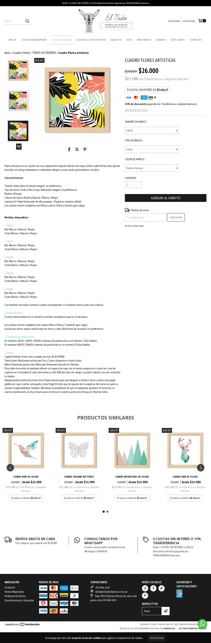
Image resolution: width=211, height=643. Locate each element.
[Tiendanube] (23, 625)
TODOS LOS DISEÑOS (44, 53)
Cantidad (130, 178)
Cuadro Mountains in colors (132, 476)
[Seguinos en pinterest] (145, 595)
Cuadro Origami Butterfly (79, 476)
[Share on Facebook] (69, 149)
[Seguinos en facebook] (153, 588)
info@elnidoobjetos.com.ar (111, 592)
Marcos (116, 39)
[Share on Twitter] (77, 149)
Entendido (157, 637)
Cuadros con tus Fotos (91, 39)
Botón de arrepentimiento (192, 628)
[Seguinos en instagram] (145, 588)
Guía (129, 39)
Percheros (144, 39)
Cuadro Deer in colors (185, 476)
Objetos (161, 39)
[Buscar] (27, 21)
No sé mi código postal (134, 225)
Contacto (195, 39)
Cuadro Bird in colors (26, 476)
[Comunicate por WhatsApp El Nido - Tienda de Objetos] (202, 624)
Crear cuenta (174, 21)
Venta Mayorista (14, 592)
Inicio (12, 39)
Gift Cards (178, 39)
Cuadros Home (61, 39)
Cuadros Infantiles (34, 39)
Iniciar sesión (189, 21)
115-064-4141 (102, 587)
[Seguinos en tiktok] (161, 588)
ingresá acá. (170, 628)
